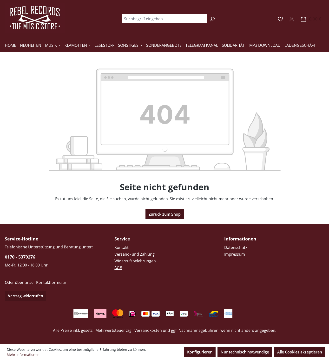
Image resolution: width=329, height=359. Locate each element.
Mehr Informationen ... (25, 354)
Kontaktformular (51, 282)
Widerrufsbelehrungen (135, 261)
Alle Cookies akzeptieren (299, 352)
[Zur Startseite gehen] (35, 18)
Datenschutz (235, 247)
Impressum (234, 254)
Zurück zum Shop (165, 214)
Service (122, 239)
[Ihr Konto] (292, 19)
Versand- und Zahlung (134, 254)
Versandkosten (148, 330)
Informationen (240, 239)
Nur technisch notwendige (245, 352)
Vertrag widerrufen (25, 296)
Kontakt (121, 247)
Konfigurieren (199, 352)
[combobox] (164, 19)
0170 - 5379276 (20, 257)
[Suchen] (212, 19)
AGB (118, 267)
